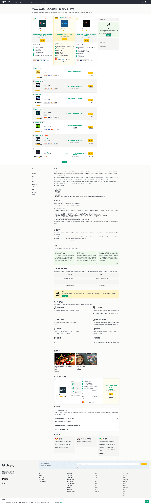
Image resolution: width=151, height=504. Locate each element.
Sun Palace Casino (70, 479)
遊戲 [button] (37, 2)
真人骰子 (96, 473)
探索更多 (34, 194)
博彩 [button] (26, 2)
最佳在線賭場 (125, 473)
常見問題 (34, 192)
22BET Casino (69, 475)
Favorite (33, 189)
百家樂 (96, 475)
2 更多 (58, 88)
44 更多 (58, 129)
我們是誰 (40, 473)
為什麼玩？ (34, 173)
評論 (65, 61)
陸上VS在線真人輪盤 (36, 179)
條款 (33, 181)
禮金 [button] (21, 2)
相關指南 (34, 187)
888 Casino (69, 487)
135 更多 (47, 60)
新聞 (46, 2)
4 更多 (83, 398)
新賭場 (124, 491)
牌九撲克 (96, 489)
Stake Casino (69, 489)
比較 (63, 61)
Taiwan (147, 2)
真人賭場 (124, 483)
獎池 (42, 2)
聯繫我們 (40, 475)
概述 (33, 168)
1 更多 (58, 75)
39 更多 (91, 60)
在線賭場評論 (125, 479)
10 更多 (58, 117)
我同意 (146, 501)
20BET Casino (69, 485)
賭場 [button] (16, 2)
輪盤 (96, 483)
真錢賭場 (124, 477)
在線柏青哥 (97, 491)
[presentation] (119, 258)
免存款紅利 (125, 475)
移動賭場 (124, 489)
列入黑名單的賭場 (42, 481)
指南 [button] (32, 2)
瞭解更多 (109, 35)
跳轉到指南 (103, 19)
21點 (96, 477)
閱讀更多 (62, 502)
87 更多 (69, 59)
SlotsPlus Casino (70, 481)
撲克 (96, 481)
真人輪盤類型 (35, 184)
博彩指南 (124, 493)
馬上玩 (111, 394)
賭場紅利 (124, 485)
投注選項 (34, 171)
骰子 (96, 479)
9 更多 (58, 143)
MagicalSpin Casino (70, 491)
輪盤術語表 (65, 296)
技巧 (33, 176)
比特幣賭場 (125, 481)
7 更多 (96, 402)
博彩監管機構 (41, 479)
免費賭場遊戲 (125, 487)
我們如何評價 (41, 477)
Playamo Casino (70, 477)
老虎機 (96, 485)
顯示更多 (64, 162)
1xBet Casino (69, 473)
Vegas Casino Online (71, 483)
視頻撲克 (96, 487)
